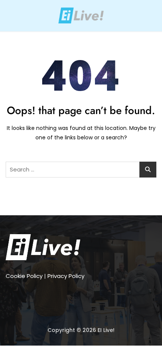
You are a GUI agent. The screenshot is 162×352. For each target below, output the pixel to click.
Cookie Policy (24, 276)
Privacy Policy (65, 276)
